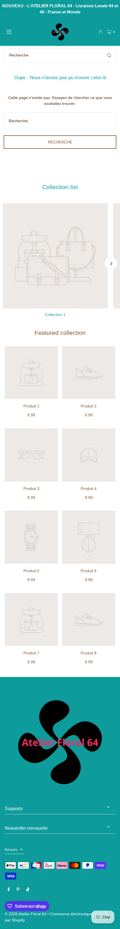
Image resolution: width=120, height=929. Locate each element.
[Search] (109, 55)
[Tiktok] (27, 889)
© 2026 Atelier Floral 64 (25, 914)
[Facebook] (9, 889)
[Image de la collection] (55, 255)
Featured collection (60, 332)
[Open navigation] (25, 31)
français (11, 849)
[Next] (111, 263)
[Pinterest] (18, 889)
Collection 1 (55, 315)
